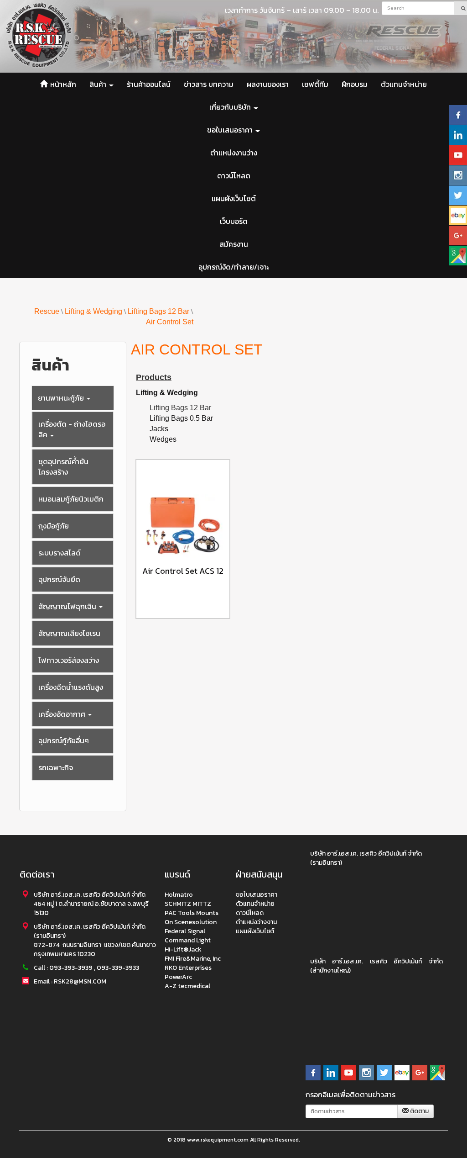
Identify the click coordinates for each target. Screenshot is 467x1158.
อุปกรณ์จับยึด (59, 579)
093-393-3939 (71, 968)
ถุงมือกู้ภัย (53, 525)
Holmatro (179, 894)
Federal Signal (185, 931)
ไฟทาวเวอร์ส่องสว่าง (68, 660)
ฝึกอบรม (355, 84)
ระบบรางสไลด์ (59, 552)
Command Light (188, 940)
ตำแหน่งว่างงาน (256, 922)
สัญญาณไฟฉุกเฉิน (68, 606)
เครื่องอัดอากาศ (62, 714)
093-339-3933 (118, 968)
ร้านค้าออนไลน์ (149, 84)
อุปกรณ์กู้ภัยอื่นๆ (63, 740)
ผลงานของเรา (268, 84)
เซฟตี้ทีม (315, 84)
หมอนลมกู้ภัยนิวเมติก (71, 498)
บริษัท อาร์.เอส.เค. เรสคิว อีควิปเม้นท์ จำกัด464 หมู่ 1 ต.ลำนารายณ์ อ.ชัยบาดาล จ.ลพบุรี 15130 (91, 904)
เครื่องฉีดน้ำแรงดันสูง (70, 687)
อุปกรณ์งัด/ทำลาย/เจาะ (233, 266)
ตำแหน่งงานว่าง (233, 152)
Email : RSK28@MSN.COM (70, 981)
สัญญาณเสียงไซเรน (69, 633)
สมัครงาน (233, 243)
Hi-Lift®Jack (183, 949)
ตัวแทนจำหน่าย (404, 84)
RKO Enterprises (188, 968)
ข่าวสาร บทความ (209, 84)
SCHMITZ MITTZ (188, 904)
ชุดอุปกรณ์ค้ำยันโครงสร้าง (63, 466)
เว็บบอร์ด (234, 221)
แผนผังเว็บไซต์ (234, 198)
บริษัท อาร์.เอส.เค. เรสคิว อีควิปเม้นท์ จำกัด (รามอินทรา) (366, 858)
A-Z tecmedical (187, 986)
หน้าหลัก (62, 84)
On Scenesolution (191, 922)
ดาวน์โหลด (233, 175)
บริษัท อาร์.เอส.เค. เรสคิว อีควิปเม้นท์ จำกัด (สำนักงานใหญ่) (376, 966)
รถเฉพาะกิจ (55, 767)
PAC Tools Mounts (191, 913)
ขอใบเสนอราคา (230, 129)
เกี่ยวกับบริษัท (231, 106)
